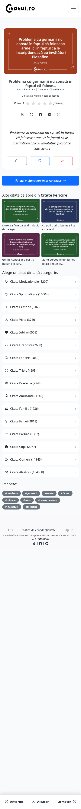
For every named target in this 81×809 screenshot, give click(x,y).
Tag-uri (68, 530)
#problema (11, 493)
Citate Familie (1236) (24, 409)
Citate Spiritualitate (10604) (29, 294)
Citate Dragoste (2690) (26, 345)
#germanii (31, 493)
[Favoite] (40, 161)
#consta (49, 493)
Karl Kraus (29, 89)
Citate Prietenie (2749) (25, 383)
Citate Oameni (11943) (26, 459)
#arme (27, 500)
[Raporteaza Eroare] (63, 161)
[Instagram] (58, 114)
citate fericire (57, 89)
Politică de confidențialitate (38, 530)
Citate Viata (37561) (23, 320)
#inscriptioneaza (47, 500)
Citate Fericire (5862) (24, 358)
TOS (10, 530)
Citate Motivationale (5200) (29, 282)
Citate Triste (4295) (23, 370)
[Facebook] (40, 114)
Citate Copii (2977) (23, 447)
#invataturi (11, 506)
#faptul (65, 493)
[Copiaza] (17, 161)
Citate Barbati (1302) (24, 434)
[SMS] (22, 114)
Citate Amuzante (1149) (26, 396)
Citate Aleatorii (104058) (27, 472)
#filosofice (31, 506)
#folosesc (10, 500)
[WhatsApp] (31, 114)
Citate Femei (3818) (23, 421)
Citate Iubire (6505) (23, 332)
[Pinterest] (49, 114)
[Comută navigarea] (73, 8)
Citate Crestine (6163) (25, 307)
